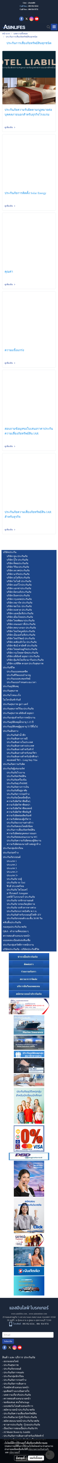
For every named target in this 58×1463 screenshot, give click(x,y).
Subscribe (8, 1341)
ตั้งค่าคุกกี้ (20, 1458)
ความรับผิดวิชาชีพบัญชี (19, 812)
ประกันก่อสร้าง (11, 852)
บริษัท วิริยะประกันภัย (18, 567)
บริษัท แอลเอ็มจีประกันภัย (20, 613)
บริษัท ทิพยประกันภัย (17, 563)
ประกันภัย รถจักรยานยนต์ (20, 900)
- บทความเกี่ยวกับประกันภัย (16, 1395)
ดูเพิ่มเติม (9, 127)
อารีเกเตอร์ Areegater (17, 893)
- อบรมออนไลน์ (10, 1361)
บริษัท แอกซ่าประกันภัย (19, 588)
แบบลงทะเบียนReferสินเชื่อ (16, 940)
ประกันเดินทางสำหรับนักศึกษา (22, 756)
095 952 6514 (33, 6)
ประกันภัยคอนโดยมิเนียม (20, 826)
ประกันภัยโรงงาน (16, 772)
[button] (47, 27)
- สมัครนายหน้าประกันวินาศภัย (18, 1409)
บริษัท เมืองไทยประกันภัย (20, 617)
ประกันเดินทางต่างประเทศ (20, 745)
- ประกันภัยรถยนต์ (11, 1368)
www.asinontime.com (38, 1314)
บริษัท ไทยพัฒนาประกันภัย (21, 620)
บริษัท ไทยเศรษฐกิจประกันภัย (22, 649)
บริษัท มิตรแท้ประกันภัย (19, 592)
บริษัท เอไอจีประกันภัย (18, 577)
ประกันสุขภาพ (10, 690)
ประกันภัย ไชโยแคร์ (17, 889)
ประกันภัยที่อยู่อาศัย (17, 790)
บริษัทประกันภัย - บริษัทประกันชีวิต (21, 949)
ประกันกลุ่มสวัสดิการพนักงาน (18, 944)
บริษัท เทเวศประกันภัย (18, 570)
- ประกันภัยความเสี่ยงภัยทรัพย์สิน (19, 1413)
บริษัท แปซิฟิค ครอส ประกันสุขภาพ (25, 663)
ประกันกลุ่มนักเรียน (13, 848)
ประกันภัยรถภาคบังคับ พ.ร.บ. (22, 911)
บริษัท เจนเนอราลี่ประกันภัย (21, 624)
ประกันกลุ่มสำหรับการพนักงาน (19, 717)
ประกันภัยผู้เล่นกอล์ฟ (14, 768)
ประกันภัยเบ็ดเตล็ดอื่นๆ (18, 797)
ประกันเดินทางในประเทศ (20, 742)
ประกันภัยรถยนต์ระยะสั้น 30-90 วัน (24, 918)
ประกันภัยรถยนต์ (12, 857)
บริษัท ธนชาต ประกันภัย (19, 610)
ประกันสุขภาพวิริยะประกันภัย (18, 708)
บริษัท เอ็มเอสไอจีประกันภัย (21, 635)
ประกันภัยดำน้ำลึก (16, 735)
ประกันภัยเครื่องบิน (16, 779)
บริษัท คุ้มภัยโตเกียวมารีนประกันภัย (25, 660)
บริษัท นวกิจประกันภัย (18, 574)
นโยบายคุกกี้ (14, 1452)
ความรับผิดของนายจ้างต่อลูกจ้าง (24, 844)
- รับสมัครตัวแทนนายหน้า (15, 1387)
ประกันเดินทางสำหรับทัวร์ (20, 749)
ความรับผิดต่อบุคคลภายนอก (21, 833)
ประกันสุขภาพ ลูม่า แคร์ (15, 704)
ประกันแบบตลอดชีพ (17, 671)
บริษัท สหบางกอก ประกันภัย (21, 627)
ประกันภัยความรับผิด (14, 764)
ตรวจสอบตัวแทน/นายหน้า (16, 935)
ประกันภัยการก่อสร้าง (18, 794)
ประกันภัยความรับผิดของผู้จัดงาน (24, 840)
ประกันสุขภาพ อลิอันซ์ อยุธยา (18, 713)
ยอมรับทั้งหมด (36, 1458)
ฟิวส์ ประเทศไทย (15, 886)
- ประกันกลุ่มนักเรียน (13, 1376)
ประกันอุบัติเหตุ (11, 686)
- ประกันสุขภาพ (10, 1365)
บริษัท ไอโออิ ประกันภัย (19, 581)
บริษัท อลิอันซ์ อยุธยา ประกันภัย (23, 656)
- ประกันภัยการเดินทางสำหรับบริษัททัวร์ (23, 1436)
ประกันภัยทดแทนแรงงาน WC (22, 837)
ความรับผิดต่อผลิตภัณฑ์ (19, 815)
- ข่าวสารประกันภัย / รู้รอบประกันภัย (21, 1424)
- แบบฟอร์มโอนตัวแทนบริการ (17, 1406)
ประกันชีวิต (9, 667)
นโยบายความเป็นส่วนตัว (38, 1449)
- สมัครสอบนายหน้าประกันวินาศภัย (20, 1421)
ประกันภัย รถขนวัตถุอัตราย (21, 904)
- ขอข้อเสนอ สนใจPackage (15, 1402)
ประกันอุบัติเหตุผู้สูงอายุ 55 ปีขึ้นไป (20, 726)
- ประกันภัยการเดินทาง (14, 1383)
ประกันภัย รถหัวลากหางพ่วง (21, 907)
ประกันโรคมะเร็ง (12, 695)
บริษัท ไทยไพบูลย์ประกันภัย (21, 631)
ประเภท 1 (12, 861)
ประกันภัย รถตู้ (14, 879)
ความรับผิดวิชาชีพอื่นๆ (18, 801)
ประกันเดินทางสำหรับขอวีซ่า (22, 753)
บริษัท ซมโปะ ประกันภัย (19, 606)
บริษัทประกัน (9, 552)
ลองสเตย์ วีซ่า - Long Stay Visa (22, 760)
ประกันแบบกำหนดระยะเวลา (21, 682)
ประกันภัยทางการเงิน (18, 787)
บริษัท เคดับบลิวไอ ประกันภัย (22, 642)
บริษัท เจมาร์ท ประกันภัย (19, 602)
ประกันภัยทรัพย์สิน (16, 776)
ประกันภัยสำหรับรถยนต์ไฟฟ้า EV (24, 914)
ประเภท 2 (12, 864)
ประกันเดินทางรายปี (17, 738)
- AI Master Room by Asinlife (16, 1432)
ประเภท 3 (12, 868)
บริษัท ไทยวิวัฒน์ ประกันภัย (21, 638)
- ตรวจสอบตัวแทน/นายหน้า (16, 1398)
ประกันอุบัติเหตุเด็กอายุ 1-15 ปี (18, 722)
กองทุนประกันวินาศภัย (14, 927)
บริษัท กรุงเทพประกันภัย (19, 599)
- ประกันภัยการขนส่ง (13, 1372)
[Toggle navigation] (54, 27)
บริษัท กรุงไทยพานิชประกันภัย (22, 652)
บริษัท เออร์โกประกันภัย (19, 585)
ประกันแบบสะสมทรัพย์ (18, 678)
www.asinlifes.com (19, 1314)
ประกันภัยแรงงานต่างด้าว (20, 822)
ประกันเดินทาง (10, 731)
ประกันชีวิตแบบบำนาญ (19, 675)
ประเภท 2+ (12, 872)
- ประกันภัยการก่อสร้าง (14, 1380)
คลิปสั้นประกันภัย (12, 922)
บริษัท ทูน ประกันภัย (17, 556)
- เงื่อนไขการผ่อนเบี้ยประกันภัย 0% (20, 1428)
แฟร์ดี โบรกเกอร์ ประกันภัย (21, 897)
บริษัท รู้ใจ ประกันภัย (17, 559)
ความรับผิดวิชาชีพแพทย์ (19, 808)
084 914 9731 (43, 1324)
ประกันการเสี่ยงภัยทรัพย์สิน (21, 830)
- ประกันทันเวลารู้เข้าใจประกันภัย (19, 1417)
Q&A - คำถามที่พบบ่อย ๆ (16, 931)
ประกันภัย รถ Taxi (16, 882)
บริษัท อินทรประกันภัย (18, 595)
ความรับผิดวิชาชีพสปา (18, 804)
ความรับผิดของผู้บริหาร (19, 819)
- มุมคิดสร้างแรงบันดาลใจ (15, 1391)
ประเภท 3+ (12, 875)
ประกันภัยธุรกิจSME (17, 783)
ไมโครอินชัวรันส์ (12, 699)
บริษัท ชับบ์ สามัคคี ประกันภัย (22, 645)
